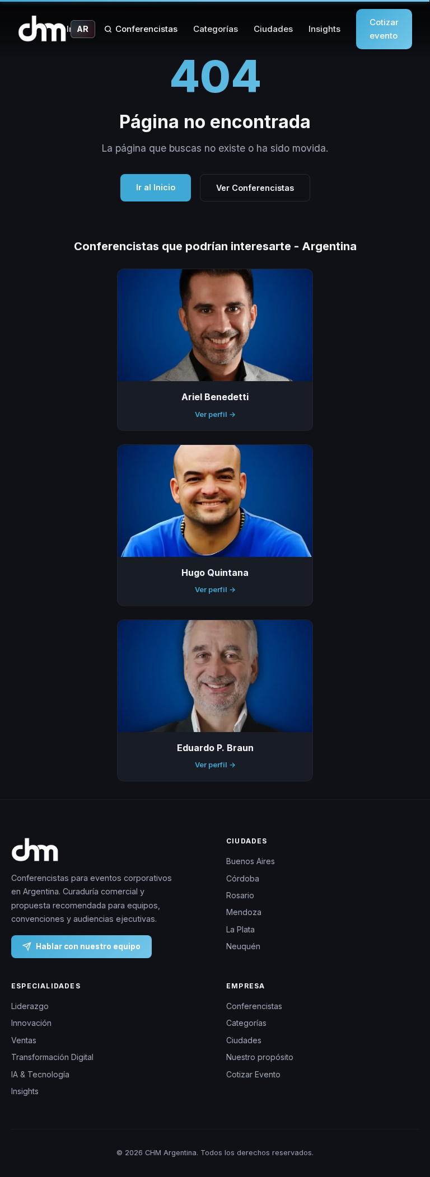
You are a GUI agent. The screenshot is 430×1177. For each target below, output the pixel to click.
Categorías (215, 29)
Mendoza (243, 912)
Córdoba (242, 878)
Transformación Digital (52, 1057)
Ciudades (273, 29)
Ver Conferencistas (255, 188)
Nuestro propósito (259, 1057)
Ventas (23, 1040)
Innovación (31, 1023)
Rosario (240, 895)
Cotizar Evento (253, 1074)
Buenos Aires (250, 861)
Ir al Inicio (155, 187)
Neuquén (243, 946)
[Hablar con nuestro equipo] (407, 1124)
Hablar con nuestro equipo (88, 945)
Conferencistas (146, 29)
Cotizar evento (384, 29)
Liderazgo (30, 1006)
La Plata (240, 929)
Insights (324, 29)
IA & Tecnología (40, 1074)
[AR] (42, 29)
